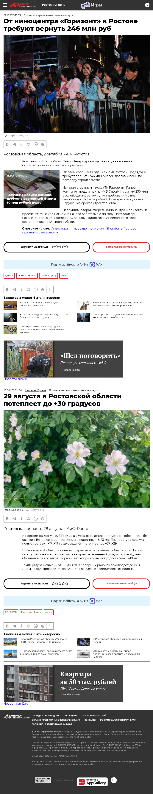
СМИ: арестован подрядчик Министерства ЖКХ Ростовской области (118, 316)
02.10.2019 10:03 (12, 15)
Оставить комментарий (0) (121, 247)
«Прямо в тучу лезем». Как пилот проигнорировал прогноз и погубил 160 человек (116, 654)
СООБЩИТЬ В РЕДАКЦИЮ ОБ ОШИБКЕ (52, 724)
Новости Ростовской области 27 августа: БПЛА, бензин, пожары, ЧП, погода (44, 640)
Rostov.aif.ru (37, 509)
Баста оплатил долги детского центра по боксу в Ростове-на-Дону (44, 316)
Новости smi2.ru (16, 379)
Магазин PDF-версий (94, 716)
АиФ (27, 135)
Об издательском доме (46, 716)
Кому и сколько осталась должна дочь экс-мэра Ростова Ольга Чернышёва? (118, 304)
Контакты (90, 720)
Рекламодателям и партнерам (118, 720)
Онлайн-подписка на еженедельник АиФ (56, 720)
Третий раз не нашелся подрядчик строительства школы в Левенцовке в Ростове (42, 329)
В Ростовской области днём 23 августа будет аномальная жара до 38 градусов (46, 652)
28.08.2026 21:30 (13, 390)
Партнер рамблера (64, 780)
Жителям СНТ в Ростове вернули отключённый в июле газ (39, 304)
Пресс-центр (71, 716)
